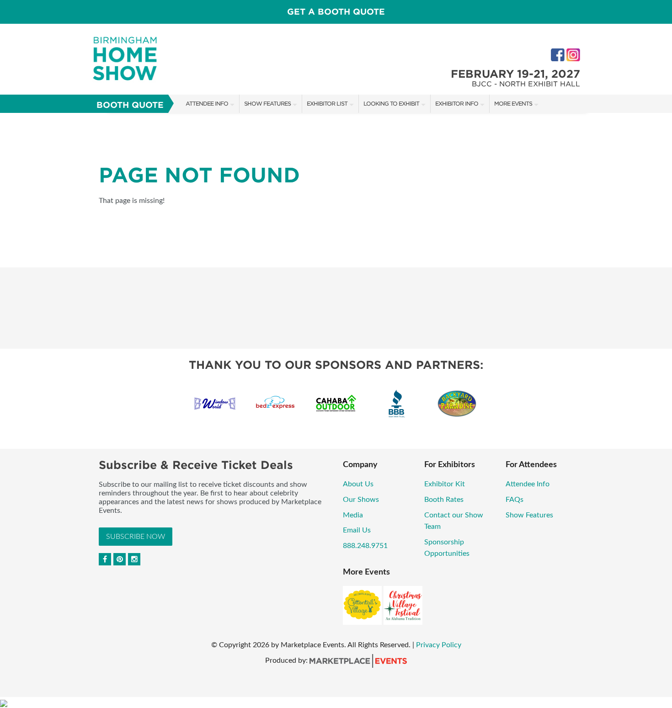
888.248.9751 (365, 545)
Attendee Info (207, 103)
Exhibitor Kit (444, 484)
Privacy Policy (438, 645)
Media (353, 515)
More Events (513, 103)
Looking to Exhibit (391, 103)
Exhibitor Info (456, 103)
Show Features (267, 103)
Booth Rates (444, 499)
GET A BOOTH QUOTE (336, 11)
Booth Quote (130, 105)
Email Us (357, 530)
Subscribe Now (135, 536)
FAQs (514, 499)
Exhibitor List (327, 103)
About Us (358, 484)
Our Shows (361, 499)
